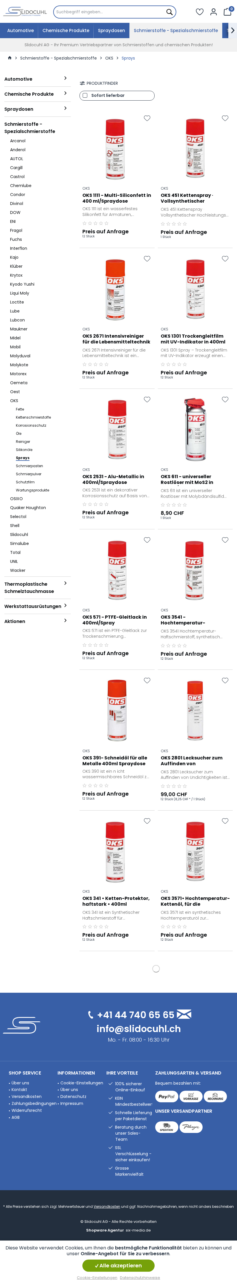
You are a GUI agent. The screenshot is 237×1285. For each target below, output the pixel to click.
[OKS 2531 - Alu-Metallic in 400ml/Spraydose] (117, 429)
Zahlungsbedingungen (33, 1103)
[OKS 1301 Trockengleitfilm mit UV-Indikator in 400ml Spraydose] (195, 288)
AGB (16, 1117)
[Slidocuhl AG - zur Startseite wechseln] (25, 11)
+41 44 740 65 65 (136, 1014)
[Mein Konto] (214, 11)
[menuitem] (114, 12)
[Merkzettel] (200, 11)
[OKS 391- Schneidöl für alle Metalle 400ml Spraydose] (117, 710)
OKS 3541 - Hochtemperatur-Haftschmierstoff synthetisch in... (183, 620)
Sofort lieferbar (108, 95)
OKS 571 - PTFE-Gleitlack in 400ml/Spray (114, 620)
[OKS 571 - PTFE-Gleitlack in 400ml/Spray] (117, 570)
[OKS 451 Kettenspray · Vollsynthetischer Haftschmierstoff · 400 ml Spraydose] (195, 148)
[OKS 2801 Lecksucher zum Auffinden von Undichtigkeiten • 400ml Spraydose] (195, 710)
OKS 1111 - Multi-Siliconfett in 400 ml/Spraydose (116, 198)
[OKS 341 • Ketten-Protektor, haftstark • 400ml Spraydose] (117, 851)
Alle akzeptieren (120, 1265)
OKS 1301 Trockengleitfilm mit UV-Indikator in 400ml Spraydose (193, 339)
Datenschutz (73, 1096)
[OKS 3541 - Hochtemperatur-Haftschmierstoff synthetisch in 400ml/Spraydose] (195, 570)
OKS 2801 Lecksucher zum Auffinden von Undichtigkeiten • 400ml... (193, 761)
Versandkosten (27, 1096)
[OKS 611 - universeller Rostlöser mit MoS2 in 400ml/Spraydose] (195, 429)
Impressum (71, 1103)
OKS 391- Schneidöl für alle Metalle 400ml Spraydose (114, 761)
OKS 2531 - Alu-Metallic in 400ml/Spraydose (113, 479)
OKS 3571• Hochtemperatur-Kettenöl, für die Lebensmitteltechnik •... (195, 902)
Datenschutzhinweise (140, 1277)
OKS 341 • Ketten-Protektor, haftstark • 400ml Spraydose (116, 902)
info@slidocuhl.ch (139, 1028)
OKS (86, 188)
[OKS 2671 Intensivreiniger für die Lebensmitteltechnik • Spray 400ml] (117, 288)
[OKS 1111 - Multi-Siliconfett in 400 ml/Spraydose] (117, 148)
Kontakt (19, 1089)
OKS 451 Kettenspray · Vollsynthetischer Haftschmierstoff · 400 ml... (194, 199)
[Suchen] (169, 12)
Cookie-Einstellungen (81, 1083)
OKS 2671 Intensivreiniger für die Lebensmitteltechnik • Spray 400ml (116, 339)
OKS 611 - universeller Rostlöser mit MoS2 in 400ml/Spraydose (187, 480)
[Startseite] (9, 58)
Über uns (20, 1083)
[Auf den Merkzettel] (147, 118)
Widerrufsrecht (27, 1110)
